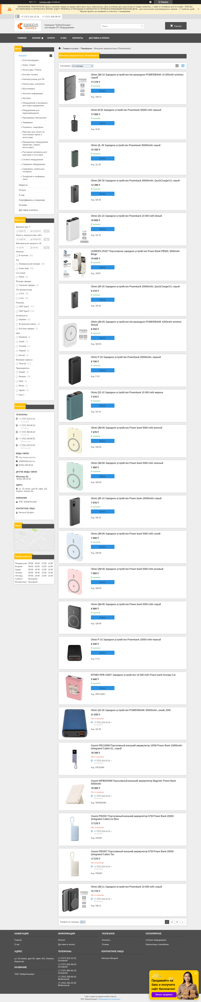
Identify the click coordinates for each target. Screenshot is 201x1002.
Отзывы (23, 205)
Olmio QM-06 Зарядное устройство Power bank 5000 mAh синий (125, 533)
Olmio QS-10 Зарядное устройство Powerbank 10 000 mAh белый (126, 216)
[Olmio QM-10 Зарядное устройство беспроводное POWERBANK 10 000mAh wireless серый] (74, 88)
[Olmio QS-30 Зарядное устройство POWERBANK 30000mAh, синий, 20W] (74, 723)
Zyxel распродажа (31, 60)
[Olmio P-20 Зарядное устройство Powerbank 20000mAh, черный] (74, 370)
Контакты (77, 38)
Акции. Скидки (29, 65)
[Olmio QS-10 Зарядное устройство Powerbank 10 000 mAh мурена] (74, 405)
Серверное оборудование (34, 164)
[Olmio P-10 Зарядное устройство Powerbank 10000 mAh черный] (74, 653)
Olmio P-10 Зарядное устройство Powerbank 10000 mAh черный (126, 639)
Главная (21, 38)
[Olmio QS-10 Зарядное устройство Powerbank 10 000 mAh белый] (74, 229)
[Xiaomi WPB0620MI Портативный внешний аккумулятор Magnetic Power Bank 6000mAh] (74, 794)
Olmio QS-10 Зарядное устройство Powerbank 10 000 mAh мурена (127, 392)
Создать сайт (45, 2)
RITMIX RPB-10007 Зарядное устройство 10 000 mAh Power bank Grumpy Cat (133, 675)
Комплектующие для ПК (33, 79)
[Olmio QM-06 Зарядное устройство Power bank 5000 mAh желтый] (74, 441)
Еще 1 (21, 395)
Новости (23, 185)
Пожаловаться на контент (110, 999)
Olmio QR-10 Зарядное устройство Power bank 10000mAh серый (126, 498)
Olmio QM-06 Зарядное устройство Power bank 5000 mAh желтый (126, 427)
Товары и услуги (70, 48)
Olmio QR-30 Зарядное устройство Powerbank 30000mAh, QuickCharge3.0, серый (135, 180)
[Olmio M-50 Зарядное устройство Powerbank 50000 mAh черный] (74, 123)
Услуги (51, 38)
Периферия (86, 48)
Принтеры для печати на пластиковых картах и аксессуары (33, 134)
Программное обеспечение (34, 118)
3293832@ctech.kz (27, 461)
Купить (103, 91)
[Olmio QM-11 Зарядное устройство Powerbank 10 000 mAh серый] (74, 900)
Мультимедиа (29, 89)
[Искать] (142, 26)
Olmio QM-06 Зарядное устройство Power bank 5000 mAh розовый (127, 569)
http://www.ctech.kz (27, 457)
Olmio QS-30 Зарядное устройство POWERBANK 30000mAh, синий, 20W (131, 710)
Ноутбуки (27, 98)
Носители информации (33, 93)
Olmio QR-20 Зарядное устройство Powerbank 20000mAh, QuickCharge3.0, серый (135, 286)
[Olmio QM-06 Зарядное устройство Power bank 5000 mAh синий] (74, 547)
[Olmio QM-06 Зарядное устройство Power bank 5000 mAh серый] (74, 617)
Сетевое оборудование (33, 159)
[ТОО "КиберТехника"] (27, 26)
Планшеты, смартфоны (33, 127)
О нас (63, 38)
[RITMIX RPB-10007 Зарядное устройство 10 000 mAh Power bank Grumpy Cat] (74, 688)
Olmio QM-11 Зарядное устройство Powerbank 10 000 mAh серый (126, 886)
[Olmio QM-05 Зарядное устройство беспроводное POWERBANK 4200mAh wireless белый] (74, 335)
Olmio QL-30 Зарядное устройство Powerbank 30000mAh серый (125, 145)
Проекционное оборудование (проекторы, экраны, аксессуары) (35, 144)
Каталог (36, 38)
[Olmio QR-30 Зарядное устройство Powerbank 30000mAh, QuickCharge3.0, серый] (74, 194)
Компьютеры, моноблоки (33, 84)
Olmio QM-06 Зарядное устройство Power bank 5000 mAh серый (126, 604)
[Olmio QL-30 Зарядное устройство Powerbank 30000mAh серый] (74, 158)
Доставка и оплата (99, 38)
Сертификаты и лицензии (32, 200)
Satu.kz (113, 997)
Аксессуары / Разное (32, 70)
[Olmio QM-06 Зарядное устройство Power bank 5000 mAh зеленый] (74, 476)
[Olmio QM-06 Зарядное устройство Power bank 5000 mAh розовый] (74, 582)
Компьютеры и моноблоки (157, 944)
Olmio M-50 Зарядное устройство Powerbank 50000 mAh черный (126, 110)
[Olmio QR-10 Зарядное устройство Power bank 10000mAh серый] (74, 511)
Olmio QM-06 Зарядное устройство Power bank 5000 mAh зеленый (127, 463)
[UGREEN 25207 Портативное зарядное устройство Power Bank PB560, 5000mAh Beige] (74, 264)
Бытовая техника (30, 74)
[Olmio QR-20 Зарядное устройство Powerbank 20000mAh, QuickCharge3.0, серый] (74, 300)
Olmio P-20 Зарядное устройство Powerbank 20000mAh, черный (126, 357)
